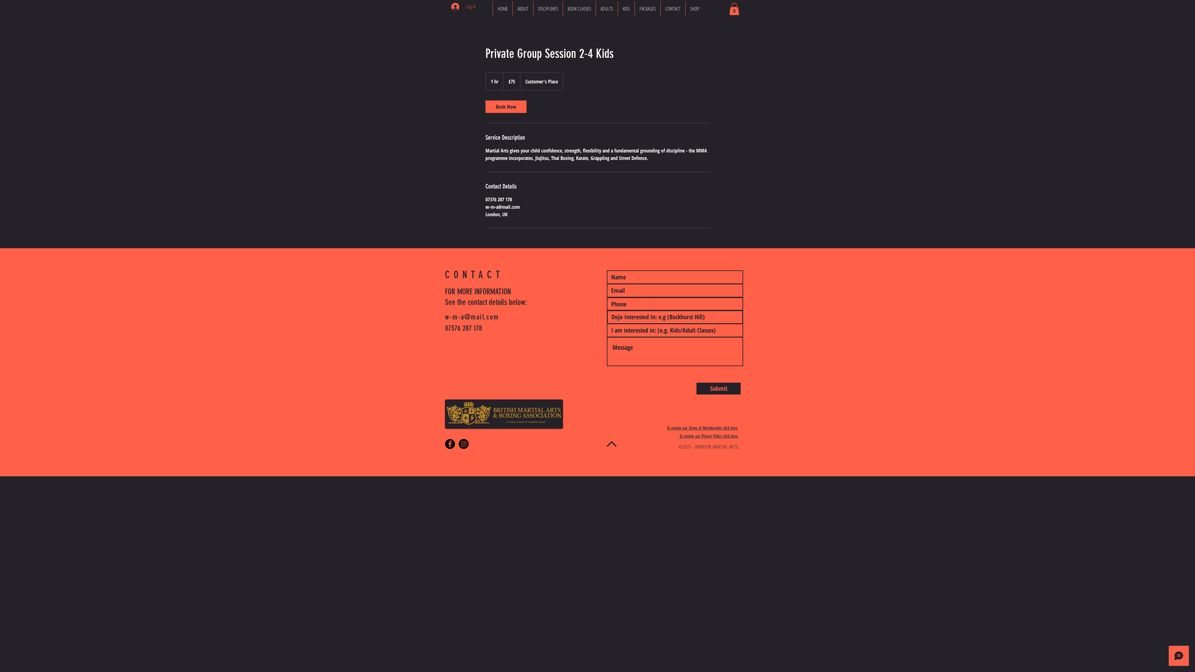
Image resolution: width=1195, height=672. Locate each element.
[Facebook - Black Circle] (450, 444)
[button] (734, 9)
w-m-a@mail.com (472, 317)
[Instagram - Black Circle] (464, 444)
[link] (506, 106)
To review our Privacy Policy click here (708, 436)
